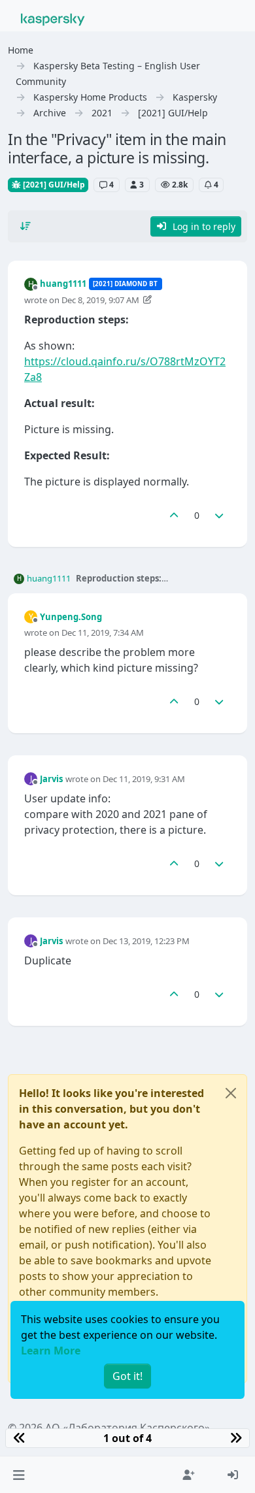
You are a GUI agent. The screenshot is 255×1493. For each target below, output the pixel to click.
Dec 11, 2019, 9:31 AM (144, 779)
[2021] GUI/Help (53, 184)
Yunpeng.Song (71, 617)
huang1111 (63, 283)
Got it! (127, 1376)
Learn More (50, 1350)
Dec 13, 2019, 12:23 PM (146, 941)
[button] (18, 1475)
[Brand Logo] (53, 18)
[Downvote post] (219, 515)
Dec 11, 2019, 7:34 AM (102, 632)
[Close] (230, 1093)
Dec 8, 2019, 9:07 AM (100, 300)
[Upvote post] (174, 515)
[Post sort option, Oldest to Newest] (25, 226)
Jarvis (51, 779)
